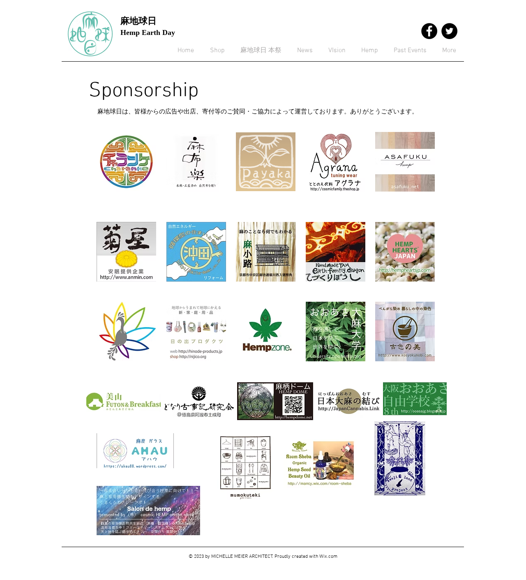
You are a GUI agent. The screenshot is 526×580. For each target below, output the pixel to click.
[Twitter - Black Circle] (449, 31)
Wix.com (328, 556)
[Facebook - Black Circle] (429, 31)
